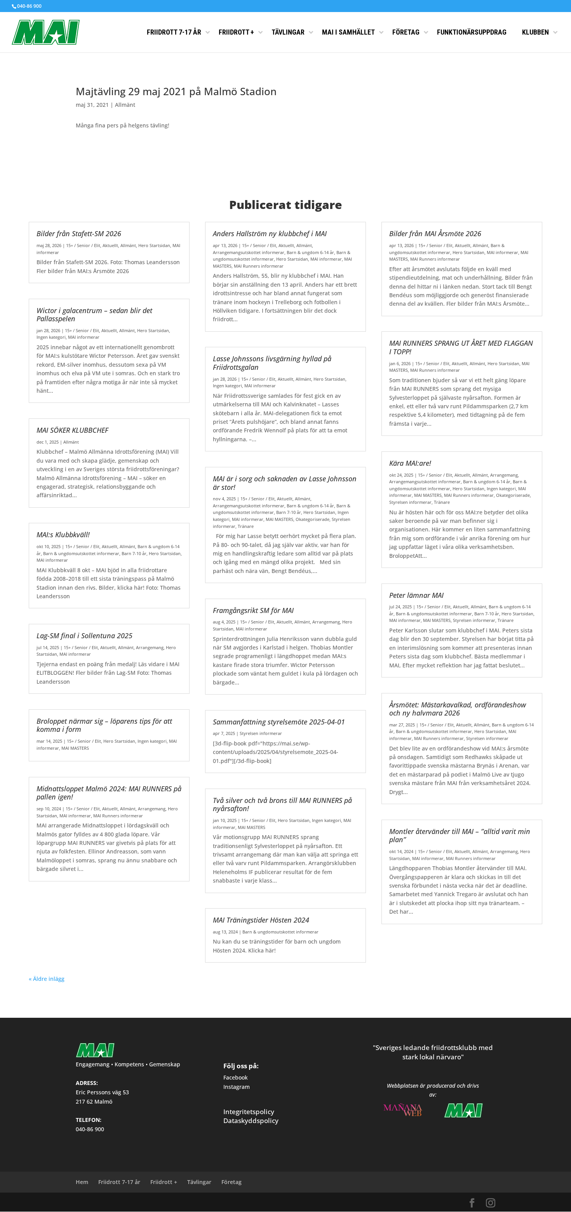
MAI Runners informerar (118, 815)
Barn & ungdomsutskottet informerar (81, 553)
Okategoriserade (312, 519)
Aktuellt (110, 245)
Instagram (236, 1086)
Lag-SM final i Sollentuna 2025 (84, 635)
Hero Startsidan (154, 245)
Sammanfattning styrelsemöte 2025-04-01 (279, 721)
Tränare (246, 526)
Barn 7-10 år (134, 553)
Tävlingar (199, 1182)
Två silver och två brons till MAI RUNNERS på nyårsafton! (282, 804)
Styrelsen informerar (261, 733)
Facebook (235, 1077)
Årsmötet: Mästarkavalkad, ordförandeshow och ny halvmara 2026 (457, 709)
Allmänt (125, 104)
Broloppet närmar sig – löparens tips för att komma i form (104, 725)
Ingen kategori (51, 337)
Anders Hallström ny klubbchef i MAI (270, 233)
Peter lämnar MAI (416, 595)
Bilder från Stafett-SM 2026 (79, 233)
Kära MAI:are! (410, 463)
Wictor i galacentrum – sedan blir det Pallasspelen (94, 315)
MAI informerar (83, 337)
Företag (231, 1182)
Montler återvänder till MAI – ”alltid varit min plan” (459, 836)
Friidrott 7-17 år (119, 1182)
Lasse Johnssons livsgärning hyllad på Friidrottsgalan (272, 363)
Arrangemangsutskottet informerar (248, 252)
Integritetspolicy (248, 1111)
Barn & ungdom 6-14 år (310, 252)
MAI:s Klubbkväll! (63, 534)
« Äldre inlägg (46, 978)
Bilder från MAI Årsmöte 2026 (435, 233)
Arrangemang (150, 647)
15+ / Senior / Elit (83, 245)
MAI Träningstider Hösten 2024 (261, 920)
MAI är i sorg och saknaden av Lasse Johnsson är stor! (285, 483)
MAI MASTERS (75, 748)
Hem (82, 1182)
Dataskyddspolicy (251, 1120)
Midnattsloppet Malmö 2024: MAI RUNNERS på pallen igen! (109, 793)
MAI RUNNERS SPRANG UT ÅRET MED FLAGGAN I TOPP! (461, 347)
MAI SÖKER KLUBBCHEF (72, 430)
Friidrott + (163, 1182)
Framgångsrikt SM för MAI (253, 610)
